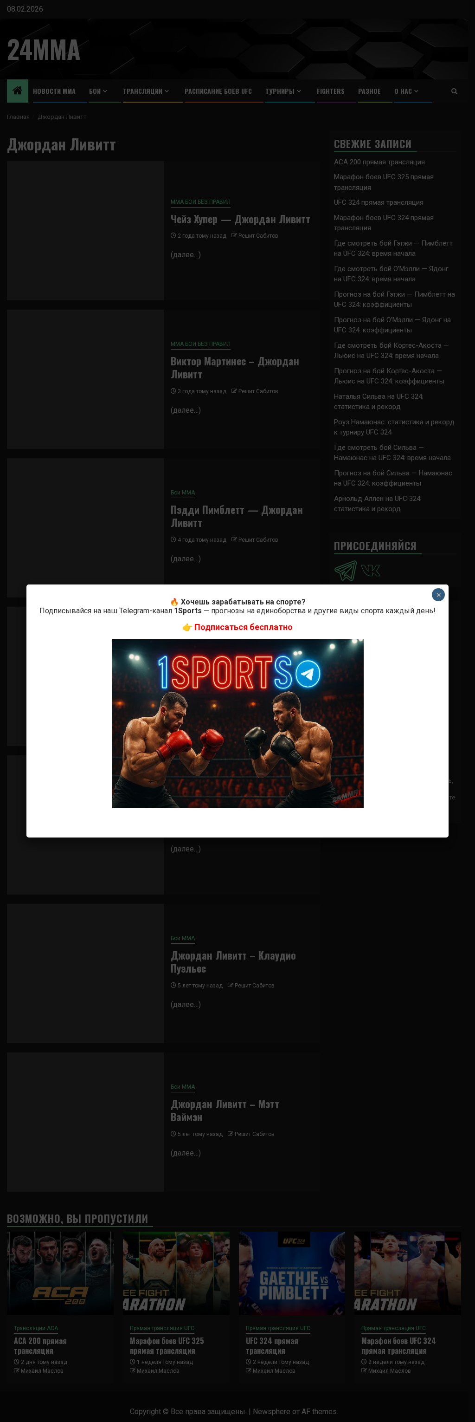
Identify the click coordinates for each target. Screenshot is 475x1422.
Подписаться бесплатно (243, 627)
